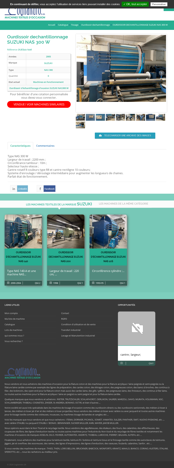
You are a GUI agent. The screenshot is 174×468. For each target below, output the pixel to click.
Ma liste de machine (15, 318)
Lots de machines (13, 330)
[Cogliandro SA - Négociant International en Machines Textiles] (26, 12)
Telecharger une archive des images (127, 135)
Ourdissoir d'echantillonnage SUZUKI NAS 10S (108, 257)
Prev (81, 73)
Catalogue (63, 24)
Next (161, 73)
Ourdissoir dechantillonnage (95, 24)
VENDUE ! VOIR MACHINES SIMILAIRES (39, 104)
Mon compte (11, 313)
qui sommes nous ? (14, 335)
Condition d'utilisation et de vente (78, 324)
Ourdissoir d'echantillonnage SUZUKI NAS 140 (23, 257)
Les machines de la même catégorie (123, 203)
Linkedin (13, 188)
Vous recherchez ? (14, 341)
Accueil (51, 24)
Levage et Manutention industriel (78, 335)
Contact (65, 313)
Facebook (40, 188)
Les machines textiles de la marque (59, 203)
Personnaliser (159, 4)
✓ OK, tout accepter (135, 4)
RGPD (64, 318)
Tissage (74, 24)
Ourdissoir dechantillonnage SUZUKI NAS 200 (66, 257)
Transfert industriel (70, 330)
